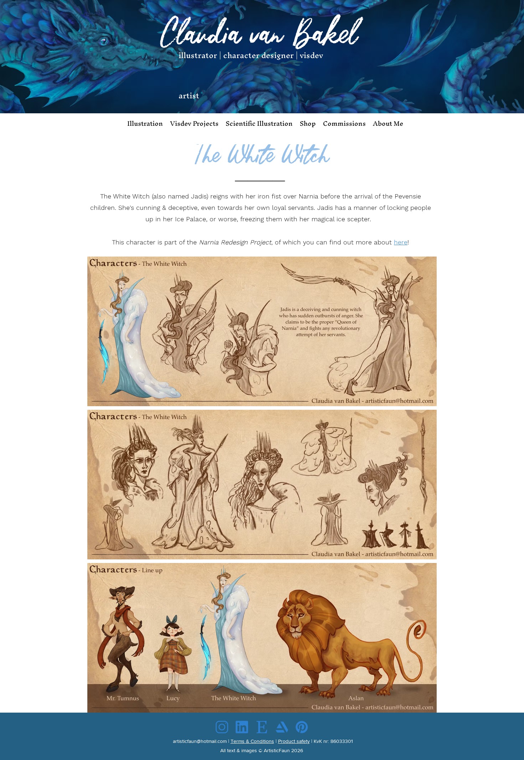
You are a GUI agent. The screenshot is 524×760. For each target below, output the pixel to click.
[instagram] (222, 727)
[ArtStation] (282, 727)
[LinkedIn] (242, 727)
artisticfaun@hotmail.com (200, 741)
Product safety (294, 741)
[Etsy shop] (262, 727)
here (400, 242)
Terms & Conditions (252, 741)
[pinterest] (302, 727)
